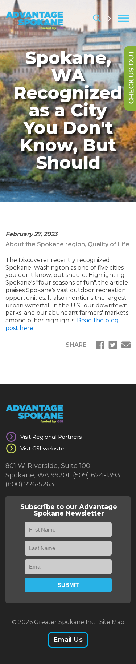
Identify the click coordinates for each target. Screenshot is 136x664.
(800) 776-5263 (29, 484)
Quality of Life (108, 244)
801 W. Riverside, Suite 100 (47, 466)
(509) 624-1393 (96, 475)
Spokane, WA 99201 (37, 475)
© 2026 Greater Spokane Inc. (54, 622)
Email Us (68, 640)
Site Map (111, 622)
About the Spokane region (45, 244)
